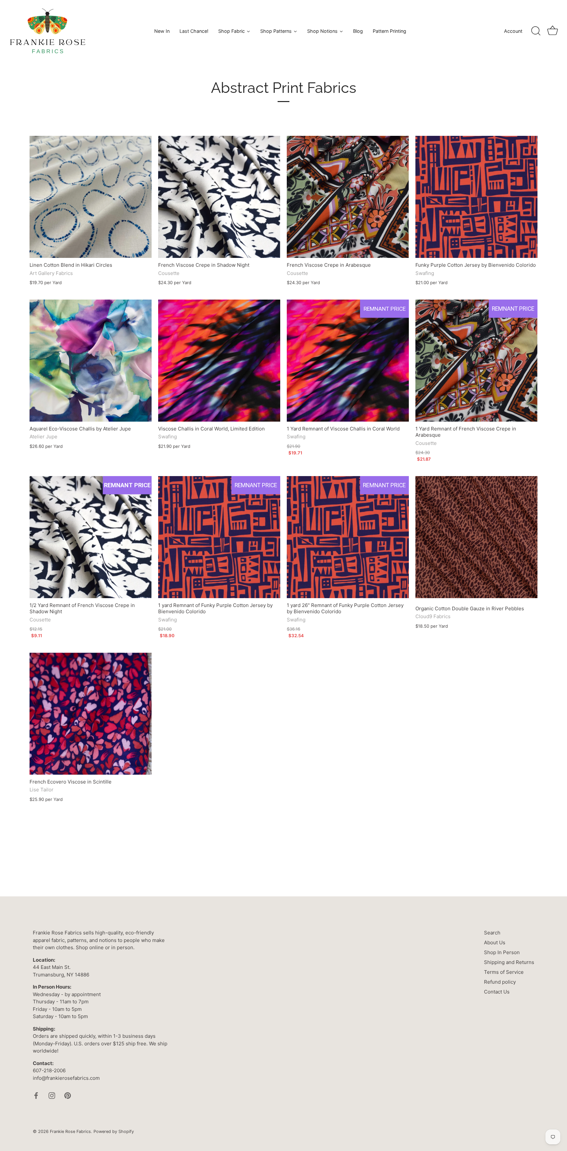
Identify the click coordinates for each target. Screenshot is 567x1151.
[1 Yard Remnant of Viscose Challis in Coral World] (348, 361)
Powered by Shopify (114, 1131)
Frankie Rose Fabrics (70, 1131)
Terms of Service (504, 972)
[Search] (536, 31)
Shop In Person (502, 952)
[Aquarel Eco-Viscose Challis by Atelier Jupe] (91, 361)
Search (492, 933)
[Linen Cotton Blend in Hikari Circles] (91, 197)
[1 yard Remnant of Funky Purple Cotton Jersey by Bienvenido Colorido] (219, 537)
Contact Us (497, 992)
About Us (494, 942)
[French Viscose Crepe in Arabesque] (348, 197)
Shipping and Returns (509, 962)
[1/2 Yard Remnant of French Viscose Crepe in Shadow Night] (91, 537)
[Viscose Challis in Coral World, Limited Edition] (219, 361)
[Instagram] (52, 1095)
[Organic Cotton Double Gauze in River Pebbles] (476, 537)
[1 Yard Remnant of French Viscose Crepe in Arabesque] (476, 361)
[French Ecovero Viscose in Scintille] (91, 714)
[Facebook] (36, 1095)
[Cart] (552, 31)
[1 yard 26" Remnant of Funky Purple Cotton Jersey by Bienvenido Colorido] (348, 537)
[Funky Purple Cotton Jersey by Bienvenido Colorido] (476, 197)
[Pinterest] (67, 1095)
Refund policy (500, 982)
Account (513, 31)
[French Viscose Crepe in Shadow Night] (219, 197)
